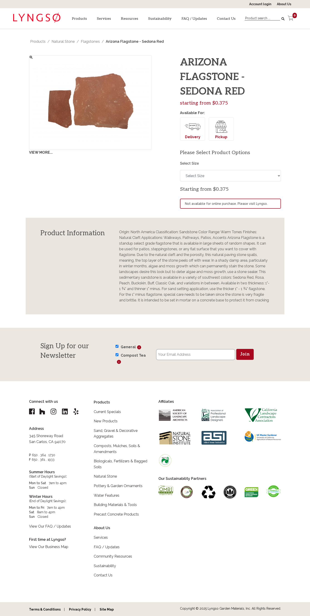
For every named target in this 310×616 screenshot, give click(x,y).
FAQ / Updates (194, 19)
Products (79, 19)
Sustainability (160, 19)
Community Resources (113, 556)
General (128, 347)
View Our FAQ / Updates (50, 526)
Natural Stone (63, 41)
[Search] (283, 19)
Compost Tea (133, 355)
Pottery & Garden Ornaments (118, 486)
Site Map (107, 609)
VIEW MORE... (41, 152)
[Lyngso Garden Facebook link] (32, 411)
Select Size (189, 163)
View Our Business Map (48, 547)
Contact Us (226, 19)
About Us (284, 4)
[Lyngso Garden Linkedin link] (64, 411)
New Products (106, 421)
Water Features (106, 495)
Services (104, 19)
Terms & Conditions (45, 609)
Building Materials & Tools (115, 505)
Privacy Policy (80, 609)
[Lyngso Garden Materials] (36, 21)
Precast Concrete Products (116, 514)
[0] (290, 18)
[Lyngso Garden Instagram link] (53, 411)
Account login (260, 4)
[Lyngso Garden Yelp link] (76, 411)
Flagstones (90, 41)
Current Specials (107, 412)
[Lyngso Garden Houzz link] (42, 411)
